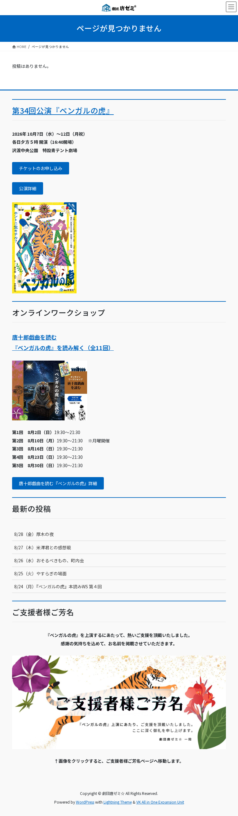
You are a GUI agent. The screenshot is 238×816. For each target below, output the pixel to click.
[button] (40, 168)
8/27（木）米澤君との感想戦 (42, 547)
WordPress (85, 802)
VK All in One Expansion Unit (160, 802)
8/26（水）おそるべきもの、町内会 (49, 560)
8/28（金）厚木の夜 (34, 534)
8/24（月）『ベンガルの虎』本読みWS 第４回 (58, 586)
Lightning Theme (118, 802)
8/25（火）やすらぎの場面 (40, 573)
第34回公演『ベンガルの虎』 (63, 110)
